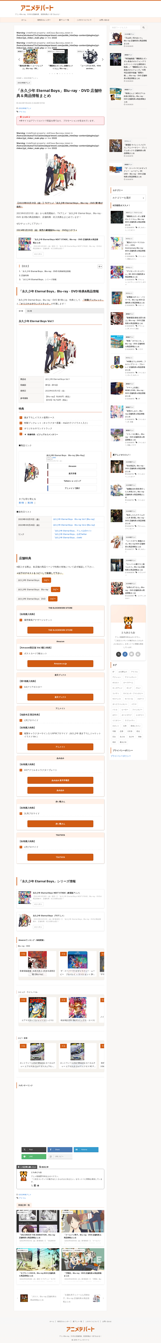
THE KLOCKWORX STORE (60, 630)
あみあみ (60, 790)
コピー (46, 580)
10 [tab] (72, 73)
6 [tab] (62, 73)
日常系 (129, 731)
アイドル (22, 112)
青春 (131, 422)
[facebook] (35, 1186)
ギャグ (132, 328)
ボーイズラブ (127, 715)
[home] (38, 1186)
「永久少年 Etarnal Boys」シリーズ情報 (38, 279)
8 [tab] (67, 73)
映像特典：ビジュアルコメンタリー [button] (43, 434)
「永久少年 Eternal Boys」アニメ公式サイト (72, 531)
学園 (114, 731)
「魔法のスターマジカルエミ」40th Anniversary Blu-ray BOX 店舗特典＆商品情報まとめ (135, 248)
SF (139, 227)
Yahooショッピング (72, 481)
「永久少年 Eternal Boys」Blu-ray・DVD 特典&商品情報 (46, 271)
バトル (114, 710)
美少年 (131, 737)
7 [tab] (65, 73)
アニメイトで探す (72, 488)
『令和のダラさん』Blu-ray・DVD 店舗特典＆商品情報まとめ (135, 590)
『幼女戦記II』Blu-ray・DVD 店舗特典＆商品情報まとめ (135, 468)
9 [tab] (70, 73)
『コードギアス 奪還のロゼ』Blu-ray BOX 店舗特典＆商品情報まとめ (135, 544)
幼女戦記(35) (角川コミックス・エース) (37, 1020)
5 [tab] (59, 73)
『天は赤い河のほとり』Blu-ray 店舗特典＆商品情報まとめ (135, 41)
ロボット (141, 305)
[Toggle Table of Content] (99, 266)
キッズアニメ (117, 688)
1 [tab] (49, 73)
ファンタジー (129, 529)
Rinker (54, 457)
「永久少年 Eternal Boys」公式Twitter (70, 534)
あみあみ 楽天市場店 (60, 780)
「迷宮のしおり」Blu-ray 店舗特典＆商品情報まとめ (134, 414)
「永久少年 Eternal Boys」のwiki (67, 537)
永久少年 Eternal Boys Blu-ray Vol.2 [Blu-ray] (74, 525)
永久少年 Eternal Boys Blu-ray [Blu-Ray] (65, 455)
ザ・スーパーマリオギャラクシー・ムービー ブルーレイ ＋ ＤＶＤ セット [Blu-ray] (37, 974)
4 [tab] (57, 73)
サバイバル (129, 699)
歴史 (137, 328)
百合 (114, 737)
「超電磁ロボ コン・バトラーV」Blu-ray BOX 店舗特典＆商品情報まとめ (135, 300)
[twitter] (32, 1186)
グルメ (138, 688)
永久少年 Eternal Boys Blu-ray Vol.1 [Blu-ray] (73, 519)
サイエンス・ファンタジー (133, 693)
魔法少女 (123, 742)
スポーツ (140, 699)
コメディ (130, 282)
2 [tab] (52, 73)
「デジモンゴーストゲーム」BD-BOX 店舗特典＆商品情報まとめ (135, 274)
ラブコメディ (130, 720)
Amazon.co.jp (60, 663)
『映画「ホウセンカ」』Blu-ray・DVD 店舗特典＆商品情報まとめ (135, 343)
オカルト (115, 683)
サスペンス (116, 699)
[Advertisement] (60, 1116)
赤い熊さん (60, 824)
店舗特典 (25, 275)
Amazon (72, 466)
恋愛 (121, 731)
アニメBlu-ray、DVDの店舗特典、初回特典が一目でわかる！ (80, 1336)
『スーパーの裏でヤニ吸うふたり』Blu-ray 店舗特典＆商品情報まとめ (135, 567)
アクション (141, 526)
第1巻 (21, 502)
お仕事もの (123, 672)
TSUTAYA (60, 857)
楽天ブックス (60, 697)
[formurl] (131, 654)
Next (102, 59)
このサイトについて (84, 20)
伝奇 (125, 726)
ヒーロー (125, 710)
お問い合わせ (104, 20)
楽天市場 (72, 473)
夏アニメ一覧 (64, 20)
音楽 (114, 742)
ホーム (23, 20)
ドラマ (140, 349)
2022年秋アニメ (25, 108)
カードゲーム (128, 683)
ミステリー (138, 282)
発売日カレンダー (44, 20)
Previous (18, 59)
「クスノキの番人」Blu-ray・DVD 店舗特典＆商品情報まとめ (135, 437)
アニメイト (60, 747)
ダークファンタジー (119, 704)
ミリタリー (131, 230)
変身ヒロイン (132, 259)
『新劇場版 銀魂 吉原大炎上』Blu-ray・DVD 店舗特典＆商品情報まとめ (135, 320)
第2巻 (30, 502)
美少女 (122, 737)
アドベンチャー (130, 677)
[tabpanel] (30, 60)
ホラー (114, 715)
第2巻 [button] (29, 311)
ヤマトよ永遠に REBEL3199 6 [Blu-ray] (78, 974)
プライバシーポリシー (121, 756)
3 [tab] (54, 73)
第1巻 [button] (21, 311)
